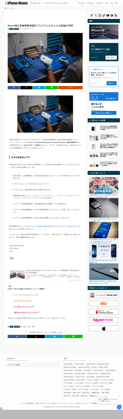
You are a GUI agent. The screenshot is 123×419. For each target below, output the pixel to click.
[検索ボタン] (116, 3)
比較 (105, 392)
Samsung (69, 380)
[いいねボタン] (11, 258)
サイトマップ (85, 403)
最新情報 (16, 28)
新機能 (96, 392)
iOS (78, 370)
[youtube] (108, 15)
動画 (86, 392)
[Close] (1, 408)
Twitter (80, 380)
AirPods (68, 364)
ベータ (105, 389)
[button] (14, 87)
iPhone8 (68, 373)
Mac (11, 28)
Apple (16, 248)
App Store (83, 367)
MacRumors (19, 245)
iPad (87, 370)
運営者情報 (30, 403)
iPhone (110, 370)
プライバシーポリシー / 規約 (70, 403)
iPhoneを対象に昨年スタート (47, 226)
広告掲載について (96, 403)
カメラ (78, 383)
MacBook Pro (102, 376)
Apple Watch (70, 367)
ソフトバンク (97, 386)
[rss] (116, 15)
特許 (67, 396)
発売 (75, 396)
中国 (67, 392)
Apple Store (103, 364)
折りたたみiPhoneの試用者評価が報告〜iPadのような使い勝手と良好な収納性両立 (109, 145)
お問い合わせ (40, 403)
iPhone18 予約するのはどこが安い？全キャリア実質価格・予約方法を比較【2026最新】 (52, 271)
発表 (84, 396)
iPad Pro (98, 370)
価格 (76, 392)
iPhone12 (80, 373)
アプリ (68, 383)
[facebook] (91, 15)
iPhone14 (105, 373)
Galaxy (103, 367)
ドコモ (94, 389)
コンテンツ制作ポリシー (53, 403)
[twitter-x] (95, 15)
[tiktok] (104, 15)
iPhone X (80, 376)
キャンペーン (91, 383)
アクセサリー (92, 380)
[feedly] (112, 15)
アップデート (107, 380)
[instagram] (99, 15)
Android (79, 364)
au (94, 367)
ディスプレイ (70, 389)
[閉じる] (119, 396)
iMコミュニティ (33, 318)
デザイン (83, 389)
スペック (69, 386)
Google (68, 370)
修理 (33, 326)
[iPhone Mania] (16, 3)
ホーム (23, 403)
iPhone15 (68, 376)
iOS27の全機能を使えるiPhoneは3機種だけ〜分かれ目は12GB (109, 136)
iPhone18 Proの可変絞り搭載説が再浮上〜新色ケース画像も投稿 (108, 154)
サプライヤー (106, 383)
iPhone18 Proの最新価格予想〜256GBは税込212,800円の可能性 (108, 128)
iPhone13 (92, 373)
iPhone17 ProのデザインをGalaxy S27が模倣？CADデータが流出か (108, 163)
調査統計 (94, 396)
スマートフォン (83, 386)
